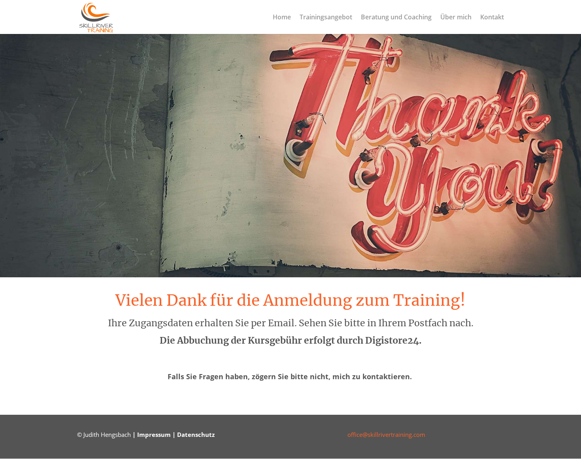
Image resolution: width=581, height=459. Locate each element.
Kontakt (492, 17)
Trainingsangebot (326, 17)
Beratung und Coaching (396, 17)
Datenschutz (196, 434)
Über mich (456, 17)
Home (282, 17)
